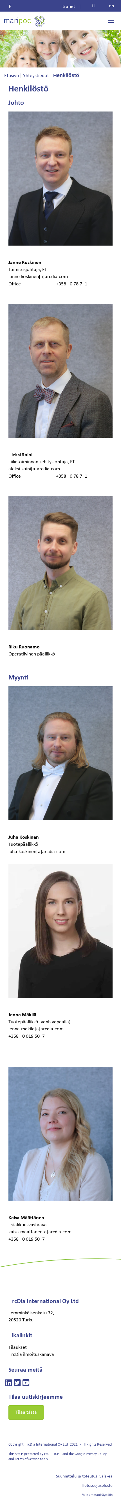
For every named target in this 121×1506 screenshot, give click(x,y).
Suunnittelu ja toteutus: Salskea (84, 1476)
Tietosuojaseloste (97, 1485)
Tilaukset (17, 1347)
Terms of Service (27, 1459)
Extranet (42, 6)
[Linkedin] (8, 1383)
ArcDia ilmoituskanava (31, 1354)
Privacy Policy (96, 1454)
